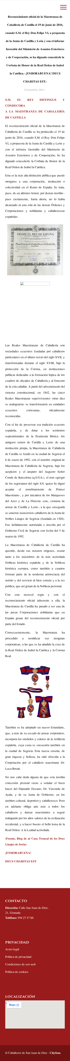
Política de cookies (16, 972)
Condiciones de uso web (20, 964)
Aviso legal (12, 949)
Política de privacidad (18, 957)
